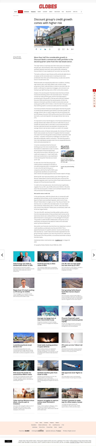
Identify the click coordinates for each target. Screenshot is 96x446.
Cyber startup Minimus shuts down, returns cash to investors (23, 402)
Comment (26, 11)
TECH (63, 11)
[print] (59, 49)
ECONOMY (45, 11)
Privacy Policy (49, 427)
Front (15, 11)
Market (57, 422)
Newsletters (33, 424)
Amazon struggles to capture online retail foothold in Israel (47, 402)
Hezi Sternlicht (17, 58)
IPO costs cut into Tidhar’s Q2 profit (72, 346)
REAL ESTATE (68, 11)
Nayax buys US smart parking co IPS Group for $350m (23, 291)
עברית (63, 424)
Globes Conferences (42, 424)
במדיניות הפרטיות (74, 442)
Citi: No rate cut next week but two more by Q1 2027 (71, 264)
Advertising (34, 427)
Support (60, 427)
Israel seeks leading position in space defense (47, 346)
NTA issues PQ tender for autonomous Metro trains (22, 373)
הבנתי (8, 441)
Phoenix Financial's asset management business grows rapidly (72, 320)
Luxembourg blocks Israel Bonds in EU (22, 346)
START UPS (75, 11)
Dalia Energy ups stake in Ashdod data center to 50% (22, 264)
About (55, 427)
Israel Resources (56, 424)
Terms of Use (42, 427)
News (20, 11)
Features (33, 11)
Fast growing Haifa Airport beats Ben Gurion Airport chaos (71, 291)
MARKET (39, 11)
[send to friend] (63, 49)
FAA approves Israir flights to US (72, 373)
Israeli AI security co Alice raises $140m (46, 264)
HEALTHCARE (57, 11)
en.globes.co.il (58, 240)
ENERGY (50, 11)
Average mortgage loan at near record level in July (46, 319)
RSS (50, 424)
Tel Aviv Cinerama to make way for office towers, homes (72, 401)
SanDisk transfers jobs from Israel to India (47, 373)
